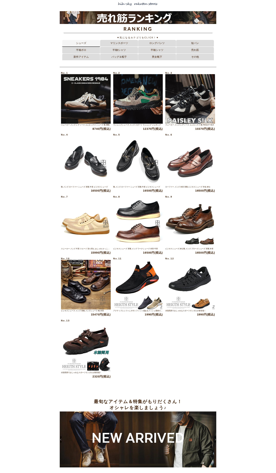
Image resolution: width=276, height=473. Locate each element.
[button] (215, 439)
